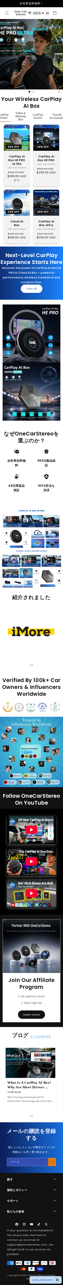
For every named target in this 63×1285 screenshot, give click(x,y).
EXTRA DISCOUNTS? (43, 1279)
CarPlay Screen (38, 116)
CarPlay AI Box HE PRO (46, 158)
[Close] (57, 1279)
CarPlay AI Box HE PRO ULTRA (16, 160)
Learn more (31, 1014)
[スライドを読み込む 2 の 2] (33, 92)
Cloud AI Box (16, 223)
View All (31, 288)
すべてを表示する (40, 1036)
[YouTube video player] (31, 893)
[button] (7, 13)
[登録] (52, 1162)
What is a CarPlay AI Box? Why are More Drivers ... (29, 1085)
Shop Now (29, 345)
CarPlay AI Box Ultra (46, 223)
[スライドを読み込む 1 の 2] (29, 92)
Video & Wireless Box (20, 116)
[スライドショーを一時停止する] (59, 92)
